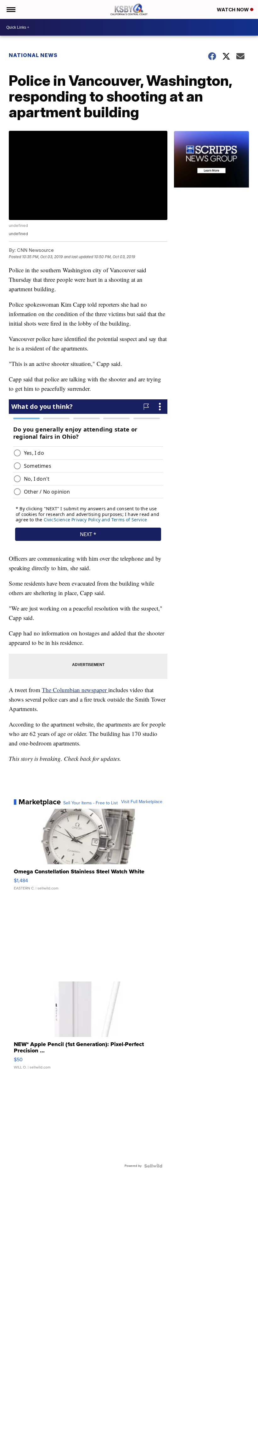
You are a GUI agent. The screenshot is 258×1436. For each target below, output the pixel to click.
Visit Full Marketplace (141, 802)
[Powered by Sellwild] (153, 1166)
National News (33, 55)
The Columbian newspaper (75, 690)
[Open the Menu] (10, 9)
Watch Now (233, 10)
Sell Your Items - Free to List (90, 803)
